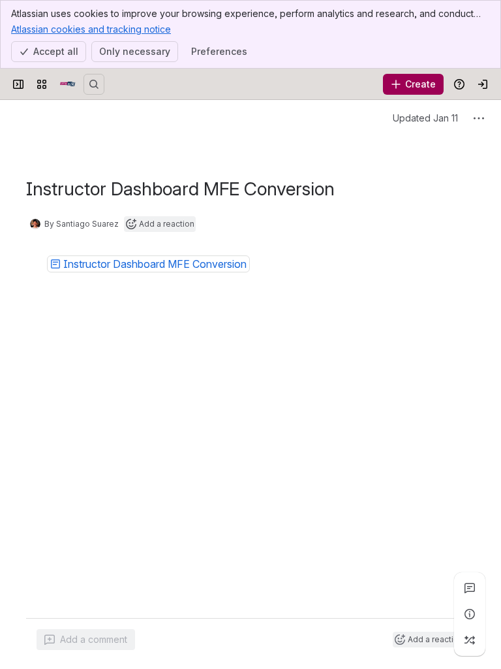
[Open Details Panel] (469, 614)
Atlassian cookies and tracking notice (91, 29)
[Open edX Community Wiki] (67, 84)
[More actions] (478, 118)
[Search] (94, 84)
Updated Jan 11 (425, 117)
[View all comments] (469, 588)
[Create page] (469, 640)
